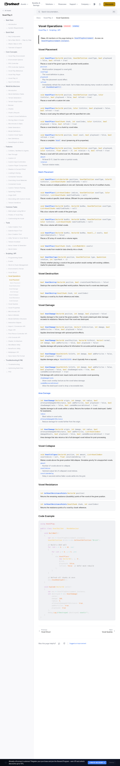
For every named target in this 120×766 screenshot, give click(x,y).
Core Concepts (11, 52)
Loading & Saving (14, 173)
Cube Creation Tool (15, 227)
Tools (8, 223)
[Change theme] (94, 4)
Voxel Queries (13, 304)
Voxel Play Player (14, 74)
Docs (38, 18)
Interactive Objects (14, 322)
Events (10, 261)
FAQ (9, 372)
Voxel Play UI (12, 78)
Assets (23, 4)
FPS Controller (13, 63)
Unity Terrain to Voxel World (18, 238)
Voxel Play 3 (7, 15)
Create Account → (97, 762)
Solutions (49, 4)
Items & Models (13, 315)
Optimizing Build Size (15, 368)
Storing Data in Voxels (16, 120)
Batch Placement (15, 283)
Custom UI (12, 158)
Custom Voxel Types (15, 135)
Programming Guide (15, 258)
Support (73, 4)
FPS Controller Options (16, 67)
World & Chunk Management (18, 265)
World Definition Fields (16, 94)
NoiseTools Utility (14, 348)
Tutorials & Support (15, 47)
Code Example (13, 301)
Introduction (12, 24)
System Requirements (15, 28)
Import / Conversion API (16, 326)
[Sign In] (100, 4)
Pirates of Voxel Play (15, 215)
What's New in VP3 (15, 44)
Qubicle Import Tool (15, 231)
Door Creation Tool (15, 234)
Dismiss (111, 762)
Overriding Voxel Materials (17, 180)
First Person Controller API (17, 334)
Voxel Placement (14, 280)
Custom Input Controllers (17, 162)
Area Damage (14, 292)
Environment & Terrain (16, 269)
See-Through (12, 154)
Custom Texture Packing (16, 188)
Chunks (10, 109)
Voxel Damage (13, 289)
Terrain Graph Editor (15, 101)
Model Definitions (14, 131)
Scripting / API (11, 253)
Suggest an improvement (77, 643)
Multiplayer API (13, 352)
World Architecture (13, 86)
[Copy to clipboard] (112, 523)
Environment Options (15, 60)
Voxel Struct (12, 272)
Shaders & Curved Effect (17, 169)
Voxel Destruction (14, 286)
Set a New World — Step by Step (19, 40)
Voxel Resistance (14, 298)
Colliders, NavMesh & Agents (18, 151)
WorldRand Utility (14, 345)
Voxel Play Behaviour (15, 71)
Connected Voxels (14, 184)
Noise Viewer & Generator (17, 245)
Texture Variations (14, 203)
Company (85, 4)
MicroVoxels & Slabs (15, 124)
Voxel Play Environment (16, 56)
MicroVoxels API (14, 311)
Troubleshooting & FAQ (14, 360)
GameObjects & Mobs (16, 142)
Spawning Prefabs (14, 191)
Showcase (62, 4)
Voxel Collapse (13, 295)
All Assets (8, 10)
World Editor (12, 249)
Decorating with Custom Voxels (19, 199)
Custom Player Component (17, 165)
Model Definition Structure (17, 319)
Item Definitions (13, 138)
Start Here (9, 20)
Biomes (10, 105)
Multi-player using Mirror (17, 211)
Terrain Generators (14, 98)
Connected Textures (15, 177)
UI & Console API (14, 337)
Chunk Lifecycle (13, 112)
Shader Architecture (15, 341)
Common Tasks (11, 207)
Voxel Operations (14, 276)
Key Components (14, 36)
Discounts (109, 4)
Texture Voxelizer (14, 242)
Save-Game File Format (16, 356)
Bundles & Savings (36, 4)
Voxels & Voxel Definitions (17, 116)
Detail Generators (14, 127)
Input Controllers (14, 82)
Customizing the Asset (16, 218)
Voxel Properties (14, 308)
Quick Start (10, 32)
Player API (11, 330)
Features (9, 147)
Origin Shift (12, 195)
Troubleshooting (14, 364)
